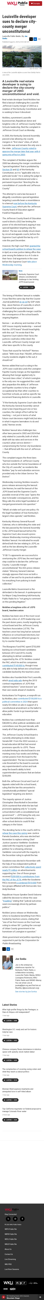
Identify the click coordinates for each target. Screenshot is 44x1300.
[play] (3, 1297)
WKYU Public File (11, 1229)
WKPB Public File (11, 1234)
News (20, 271)
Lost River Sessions (12, 1269)
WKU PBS (8, 1264)
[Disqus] (22, 1172)
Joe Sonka (20, 958)
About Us (8, 1249)
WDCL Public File (11, 1239)
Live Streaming (10, 1259)
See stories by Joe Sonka (26, 991)
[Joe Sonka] (7, 962)
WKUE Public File (11, 1244)
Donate (36, 3)
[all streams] (41, 1297)
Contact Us (9, 1254)
